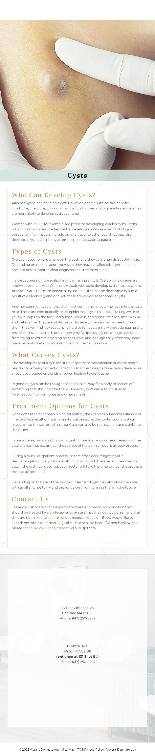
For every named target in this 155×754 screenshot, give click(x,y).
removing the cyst (50, 440)
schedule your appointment (46, 528)
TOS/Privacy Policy (90, 749)
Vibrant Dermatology (121, 749)
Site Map (68, 749)
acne (36, 229)
